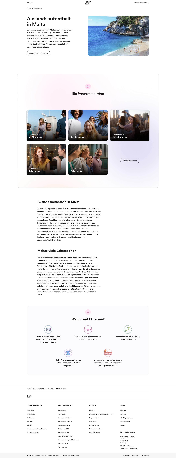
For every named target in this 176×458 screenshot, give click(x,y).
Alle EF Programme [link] (39, 388)
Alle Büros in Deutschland (128, 448)
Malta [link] (64, 388)
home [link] (28, 388)
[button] (30, 3)
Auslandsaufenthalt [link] (54, 388)
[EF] (88, 2)
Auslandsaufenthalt (35, 8)
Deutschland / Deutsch (36, 455)
